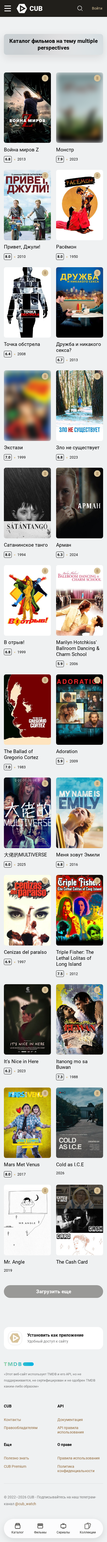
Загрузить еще (53, 1292)
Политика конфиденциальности (76, 1468)
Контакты (12, 1420)
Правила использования (78, 1458)
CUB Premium (15, 1466)
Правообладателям (20, 1428)
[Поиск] (80, 9)
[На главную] (30, 8)
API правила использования (70, 1430)
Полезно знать (16, 1458)
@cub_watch (25, 1504)
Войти (97, 8)
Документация (70, 1420)
